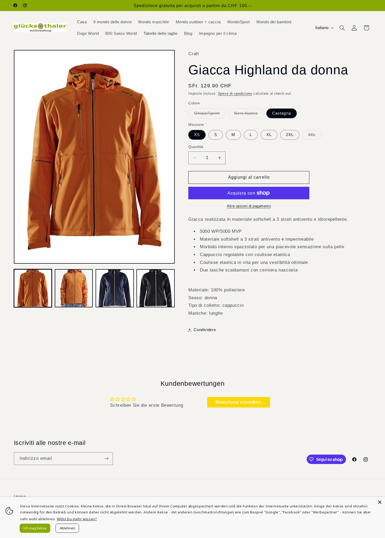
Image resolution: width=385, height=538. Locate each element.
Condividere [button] (205, 330)
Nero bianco (249, 114)
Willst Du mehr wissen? (77, 519)
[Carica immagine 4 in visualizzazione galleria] (155, 288)
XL (269, 135)
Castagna (281, 113)
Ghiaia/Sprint (210, 114)
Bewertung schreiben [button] (238, 402)
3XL (314, 136)
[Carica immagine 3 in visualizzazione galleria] (115, 288)
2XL (290, 135)
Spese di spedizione (235, 93)
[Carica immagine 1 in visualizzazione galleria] (33, 288)
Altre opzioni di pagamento (249, 206)
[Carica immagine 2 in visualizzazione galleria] (74, 288)
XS (197, 135)
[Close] (379, 502)
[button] (342, 28)
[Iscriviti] (106, 458)
